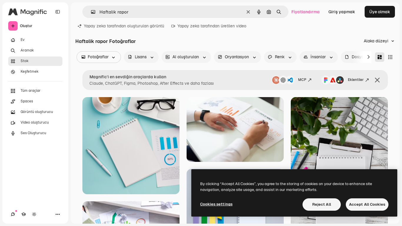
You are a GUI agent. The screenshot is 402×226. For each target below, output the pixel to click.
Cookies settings (216, 204)
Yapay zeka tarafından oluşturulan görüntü (124, 26)
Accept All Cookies (367, 204)
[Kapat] (377, 80)
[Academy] (23, 214)
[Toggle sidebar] (57, 11)
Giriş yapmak (341, 11)
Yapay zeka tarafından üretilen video (211, 26)
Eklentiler (356, 79)
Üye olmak (379, 11)
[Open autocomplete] (91, 12)
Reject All (321, 204)
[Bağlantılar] (13, 214)
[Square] (390, 57)
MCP (302, 79)
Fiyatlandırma (305, 11)
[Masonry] (379, 57)
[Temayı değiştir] (34, 214)
